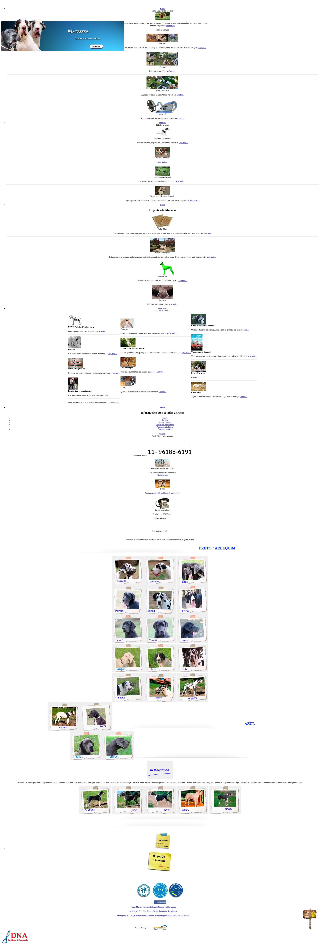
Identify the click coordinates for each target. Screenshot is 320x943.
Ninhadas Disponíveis (158, 907)
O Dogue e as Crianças (126, 915)
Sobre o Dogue (153, 911)
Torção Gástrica (165, 422)
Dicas (162, 407)
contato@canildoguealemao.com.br (166, 493)
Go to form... (162, 475)
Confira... (202, 47)
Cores (174, 911)
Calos (165, 418)
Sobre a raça (162, 308)
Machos (139, 907)
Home (162, 9)
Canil (162, 205)
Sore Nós (142, 911)
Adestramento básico (165, 427)
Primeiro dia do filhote (145, 915)
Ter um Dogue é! (161, 915)
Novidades (171, 907)
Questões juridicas (165, 429)
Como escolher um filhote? (178, 915)
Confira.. (172, 71)
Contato (162, 434)
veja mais (207, 233)
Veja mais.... (162, 162)
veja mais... (211, 257)
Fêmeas (146, 907)
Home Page (170, 25)
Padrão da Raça (165, 911)
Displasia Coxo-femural (165, 425)
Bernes (165, 420)
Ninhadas (162, 123)
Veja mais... (183, 143)
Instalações (134, 911)
